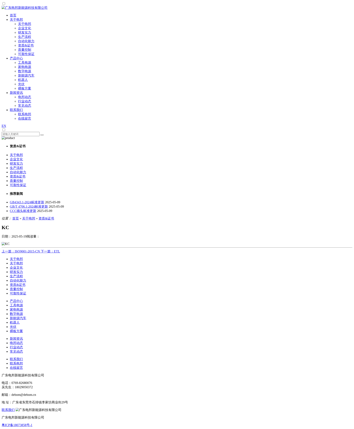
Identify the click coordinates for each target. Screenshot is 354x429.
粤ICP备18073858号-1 (17, 425)
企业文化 (24, 28)
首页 (15, 218)
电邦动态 (24, 97)
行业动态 (24, 101)
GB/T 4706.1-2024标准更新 (29, 206)
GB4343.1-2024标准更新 (27, 202)
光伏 (21, 84)
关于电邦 (24, 24)
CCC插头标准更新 (23, 211)
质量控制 (24, 49)
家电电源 (24, 67)
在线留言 (24, 118)
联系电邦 (24, 114)
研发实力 (24, 32)
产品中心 (16, 301)
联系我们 (16, 359)
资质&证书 (26, 45)
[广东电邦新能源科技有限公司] (25, 7)
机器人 (23, 79)
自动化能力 (26, 41)
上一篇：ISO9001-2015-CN (21, 251)
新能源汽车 (26, 75)
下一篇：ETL (50, 251)
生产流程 (24, 36)
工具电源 (24, 62)
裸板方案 (24, 88)
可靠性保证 (26, 54)
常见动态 (24, 105)
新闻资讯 (16, 338)
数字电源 (24, 71)
